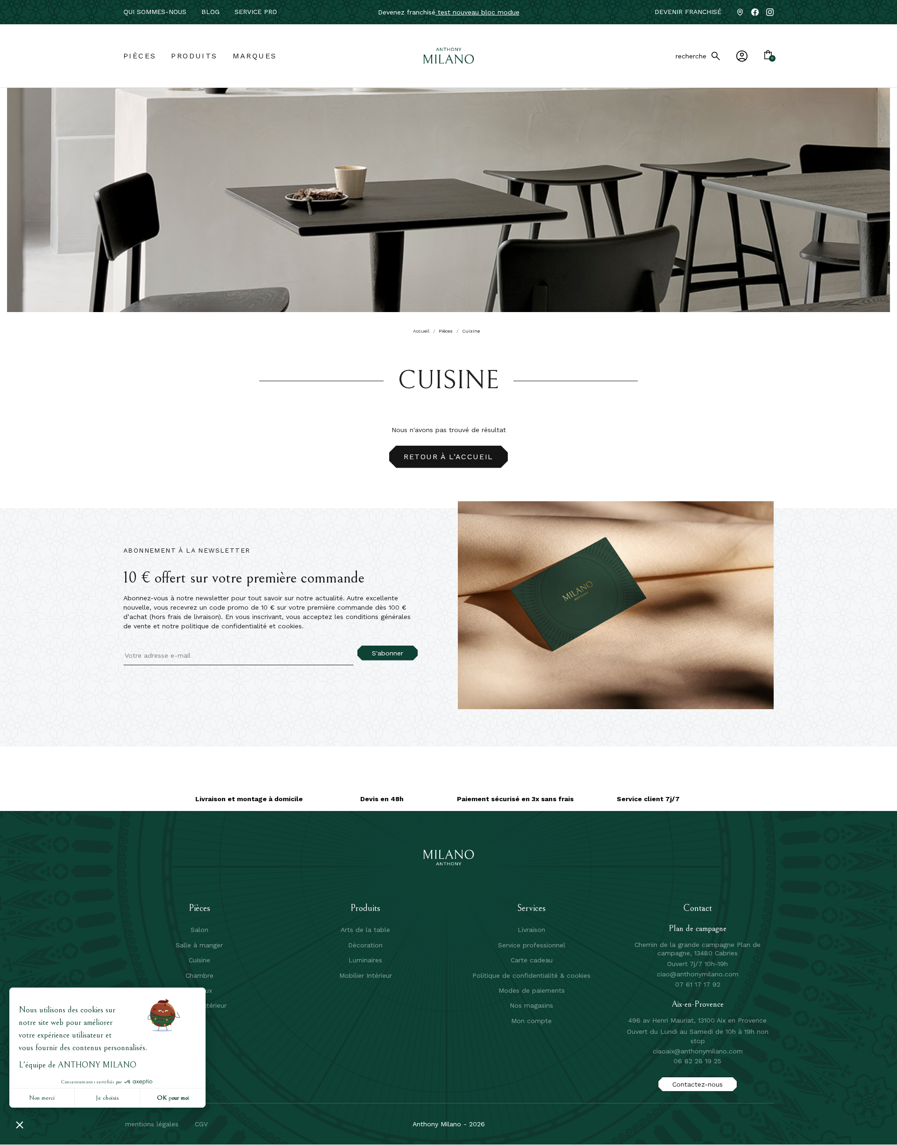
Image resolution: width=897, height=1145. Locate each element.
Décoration (365, 945)
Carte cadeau (532, 960)
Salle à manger (199, 945)
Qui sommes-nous (154, 11)
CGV (201, 1124)
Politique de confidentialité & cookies (531, 975)
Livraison (531, 929)
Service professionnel (531, 945)
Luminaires (365, 960)
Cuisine (199, 960)
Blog (210, 11)
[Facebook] (755, 12)
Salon (199, 929)
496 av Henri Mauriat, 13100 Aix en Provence (697, 1020)
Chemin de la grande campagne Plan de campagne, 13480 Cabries (697, 949)
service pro (256, 11)
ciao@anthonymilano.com (698, 974)
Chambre (199, 975)
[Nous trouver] (740, 12)
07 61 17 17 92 (697, 984)
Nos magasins (531, 1005)
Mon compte (531, 1020)
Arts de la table (365, 929)
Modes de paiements (531, 990)
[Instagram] (770, 12)
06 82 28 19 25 (697, 1061)
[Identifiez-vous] (742, 56)
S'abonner (387, 653)
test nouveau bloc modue (477, 12)
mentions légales (151, 1124)
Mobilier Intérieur (365, 975)
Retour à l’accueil (448, 456)
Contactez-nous (697, 1084)
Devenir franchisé (688, 11)
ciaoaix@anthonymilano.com (698, 1051)
